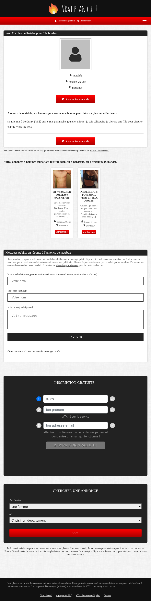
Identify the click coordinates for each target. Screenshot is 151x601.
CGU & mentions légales (88, 595)
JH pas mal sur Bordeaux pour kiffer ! (62, 195)
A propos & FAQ (64, 595)
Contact (107, 595)
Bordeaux (77, 87)
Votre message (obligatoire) (20, 307)
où (10, 514)
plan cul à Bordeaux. (99, 150)
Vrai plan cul (46, 595)
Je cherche (15, 500)
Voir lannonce (62, 231)
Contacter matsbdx (77, 99)
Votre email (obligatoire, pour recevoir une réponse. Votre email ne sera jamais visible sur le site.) (52, 274)
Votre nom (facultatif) (17, 290)
